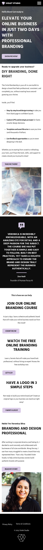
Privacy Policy (7, 524)
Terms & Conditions (23, 524)
